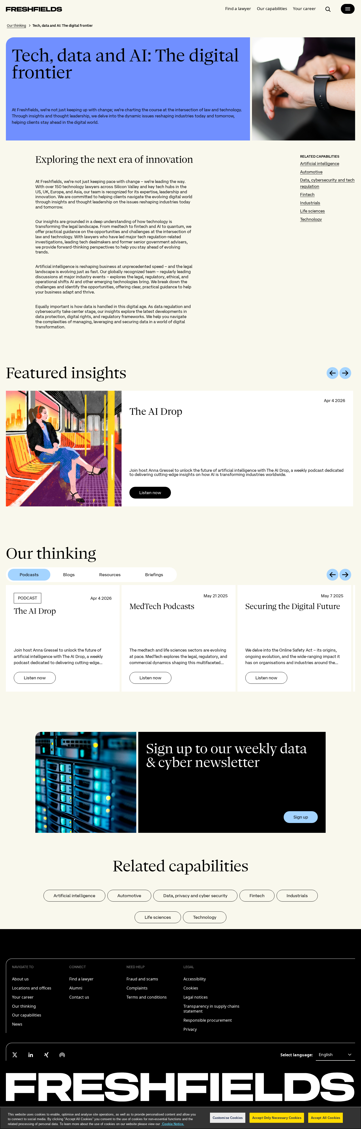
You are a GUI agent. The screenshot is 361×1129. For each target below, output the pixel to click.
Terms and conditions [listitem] (146, 997)
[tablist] (91, 574)
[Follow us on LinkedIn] (31, 1055)
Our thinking (16, 26)
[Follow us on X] (15, 1055)
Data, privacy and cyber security (195, 895)
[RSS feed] (62, 1055)
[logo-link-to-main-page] (34, 10)
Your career (304, 8)
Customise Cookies (228, 1117)
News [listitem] (17, 1024)
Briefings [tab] (154, 574)
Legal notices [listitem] (195, 997)
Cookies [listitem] (190, 988)
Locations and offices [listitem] (31, 988)
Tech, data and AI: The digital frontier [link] (62, 26)
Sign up (300, 817)
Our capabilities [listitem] (26, 1015)
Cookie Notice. (172, 1124)
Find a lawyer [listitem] (81, 979)
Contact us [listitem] (79, 997)
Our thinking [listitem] (24, 1006)
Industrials (310, 202)
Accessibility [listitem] (194, 979)
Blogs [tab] (69, 574)
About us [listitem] (20, 979)
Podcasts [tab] (29, 574)
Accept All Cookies (325, 1117)
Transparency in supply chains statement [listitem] (211, 1009)
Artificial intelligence (319, 163)
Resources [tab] (110, 574)
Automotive (311, 171)
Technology (311, 219)
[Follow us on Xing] (46, 1055)
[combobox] (335, 1055)
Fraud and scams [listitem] (142, 979)
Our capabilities (272, 8)
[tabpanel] (180, 448)
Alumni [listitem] (75, 988)
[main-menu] (347, 8)
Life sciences (312, 211)
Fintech (307, 194)
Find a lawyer (238, 8)
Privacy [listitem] (190, 1029)
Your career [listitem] (23, 997)
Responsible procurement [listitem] (207, 1020)
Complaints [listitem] (137, 988)
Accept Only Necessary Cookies (276, 1117)
